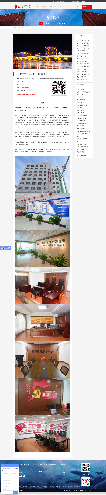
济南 (78, 51)
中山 (81, 43)
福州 (81, 66)
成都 (85, 45)
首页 (38, 7)
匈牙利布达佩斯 (81, 100)
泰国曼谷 (85, 115)
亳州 (81, 56)
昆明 (78, 74)
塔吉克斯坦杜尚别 (81, 144)
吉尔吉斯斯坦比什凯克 (83, 133)
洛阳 (87, 79)
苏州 (88, 64)
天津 (85, 40)
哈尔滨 (85, 58)
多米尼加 (79, 139)
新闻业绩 (53, 7)
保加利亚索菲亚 (81, 120)
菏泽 (81, 69)
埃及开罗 (85, 139)
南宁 (88, 56)
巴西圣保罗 (80, 147)
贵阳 (85, 69)
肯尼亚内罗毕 (80, 149)
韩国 (84, 113)
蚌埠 (85, 77)
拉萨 (87, 51)
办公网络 (86, 7)
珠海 (81, 64)
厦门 (81, 45)
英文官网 (63, 474)
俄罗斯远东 (80, 107)
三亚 (84, 79)
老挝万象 (79, 136)
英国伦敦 (79, 102)
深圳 (85, 43)
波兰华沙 (79, 92)
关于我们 (45, 7)
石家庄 (82, 71)
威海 (86, 61)
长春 (85, 56)
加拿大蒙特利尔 (81, 97)
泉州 (78, 64)
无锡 (81, 58)
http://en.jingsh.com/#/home (65, 487)
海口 (85, 64)
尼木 (88, 74)
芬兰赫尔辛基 (80, 126)
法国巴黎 (86, 147)
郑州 (85, 53)
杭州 (88, 48)
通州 (78, 71)
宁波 (88, 69)
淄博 (88, 40)
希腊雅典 (79, 113)
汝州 (83, 61)
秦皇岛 (79, 61)
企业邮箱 (63, 472)
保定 (85, 74)
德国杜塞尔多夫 (81, 89)
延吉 (23, 27)
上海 (81, 40)
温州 (81, 53)
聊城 (78, 56)
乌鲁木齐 (79, 79)
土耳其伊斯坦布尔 (81, 123)
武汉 (88, 45)
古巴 (84, 136)
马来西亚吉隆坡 (81, 128)
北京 (78, 40)
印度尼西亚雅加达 (81, 131)
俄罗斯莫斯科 (86, 92)
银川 (78, 66)
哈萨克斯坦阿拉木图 (82, 105)
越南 (88, 131)
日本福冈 (79, 141)
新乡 (78, 77)
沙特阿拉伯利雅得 (81, 155)
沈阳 (85, 66)
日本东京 (79, 115)
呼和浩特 (82, 51)
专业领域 (61, 7)
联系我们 (63, 467)
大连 (85, 48)
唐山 (78, 53)
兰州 (78, 69)
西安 (86, 71)
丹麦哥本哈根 (80, 152)
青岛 (78, 45)
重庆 (88, 43)
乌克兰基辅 (80, 94)
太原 (78, 58)
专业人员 (69, 7)
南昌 (88, 53)
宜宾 (81, 77)
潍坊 (78, 43)
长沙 (88, 66)
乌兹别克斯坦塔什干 (82, 118)
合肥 (81, 48)
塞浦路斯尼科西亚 (81, 110)
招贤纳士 (78, 7)
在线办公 (63, 470)
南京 (78, 48)
